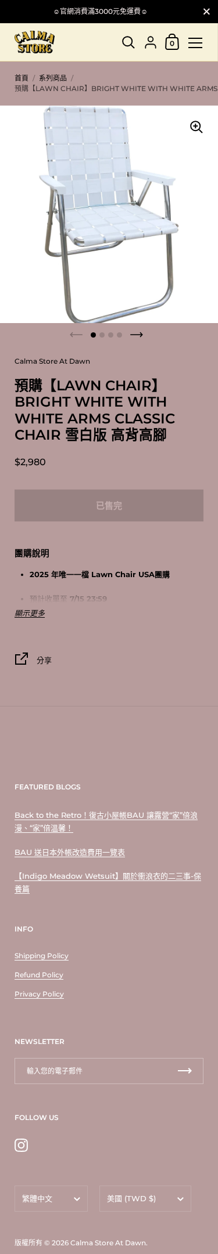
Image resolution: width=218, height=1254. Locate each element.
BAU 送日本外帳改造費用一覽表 (70, 852)
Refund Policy (39, 974)
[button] (93, 335)
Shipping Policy (42, 955)
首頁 (21, 78)
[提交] (185, 1071)
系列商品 (53, 78)
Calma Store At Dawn (108, 1242)
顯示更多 (30, 613)
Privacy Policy (39, 994)
